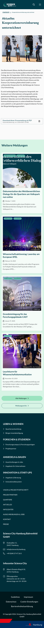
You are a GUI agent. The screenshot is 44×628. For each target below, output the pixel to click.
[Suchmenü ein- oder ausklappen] (34, 5)
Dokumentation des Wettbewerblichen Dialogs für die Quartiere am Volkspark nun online (22, 183)
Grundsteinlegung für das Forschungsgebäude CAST (22, 303)
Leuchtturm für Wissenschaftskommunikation (22, 362)
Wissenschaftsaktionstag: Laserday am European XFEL (22, 244)
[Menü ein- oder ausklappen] (40, 5)
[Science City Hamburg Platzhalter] (9, 4)
